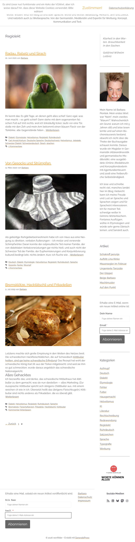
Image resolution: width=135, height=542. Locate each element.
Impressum (84, 500)
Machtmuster (107, 282)
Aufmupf (105, 368)
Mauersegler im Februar (113, 263)
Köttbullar (61, 407)
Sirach (43, 143)
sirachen (50, 143)
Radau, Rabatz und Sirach (25, 53)
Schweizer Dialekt (13, 143)
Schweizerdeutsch (30, 143)
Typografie (106, 444)
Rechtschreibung (109, 415)
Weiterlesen (52, 130)
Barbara (82, 493)
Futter (103, 392)
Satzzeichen (106, 434)
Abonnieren (112, 339)
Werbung (105, 448)
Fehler (103, 387)
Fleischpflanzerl (27, 407)
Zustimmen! (92, 8)
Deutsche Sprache (35, 140)
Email (103, 325)
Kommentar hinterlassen (19, 410)
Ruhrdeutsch (55, 137)
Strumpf (27, 265)
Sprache (74, 262)
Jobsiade (77, 140)
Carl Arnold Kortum (17, 140)
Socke (20, 265)
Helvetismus (32, 137)
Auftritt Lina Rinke (110, 259)
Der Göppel (106, 273)
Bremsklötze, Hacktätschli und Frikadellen (38, 285)
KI (101, 406)
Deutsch (12, 262)
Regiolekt (43, 137)
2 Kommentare (15, 146)
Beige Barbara (107, 278)
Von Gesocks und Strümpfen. (28, 163)
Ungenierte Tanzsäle (111, 268)
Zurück (10, 423)
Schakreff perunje (109, 254)
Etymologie (21, 137)
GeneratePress (82, 537)
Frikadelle (39, 407)
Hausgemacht (107, 396)
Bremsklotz (13, 407)
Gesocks (12, 265)
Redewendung (108, 420)
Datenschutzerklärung (121, 8)
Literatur (104, 411)
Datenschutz (85, 497)
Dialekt (11, 137)
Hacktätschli (50, 407)
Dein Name (106, 313)
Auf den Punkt (108, 287)
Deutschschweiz (52, 140)
